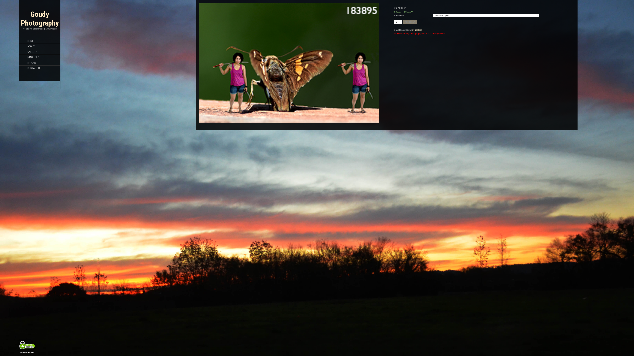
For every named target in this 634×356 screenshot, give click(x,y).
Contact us (34, 68)
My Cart (32, 62)
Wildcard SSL (27, 352)
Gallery (32, 51)
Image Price (34, 57)
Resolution (399, 16)
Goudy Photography (40, 18)
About (31, 46)
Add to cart (410, 22)
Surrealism (417, 30)
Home (30, 41)
